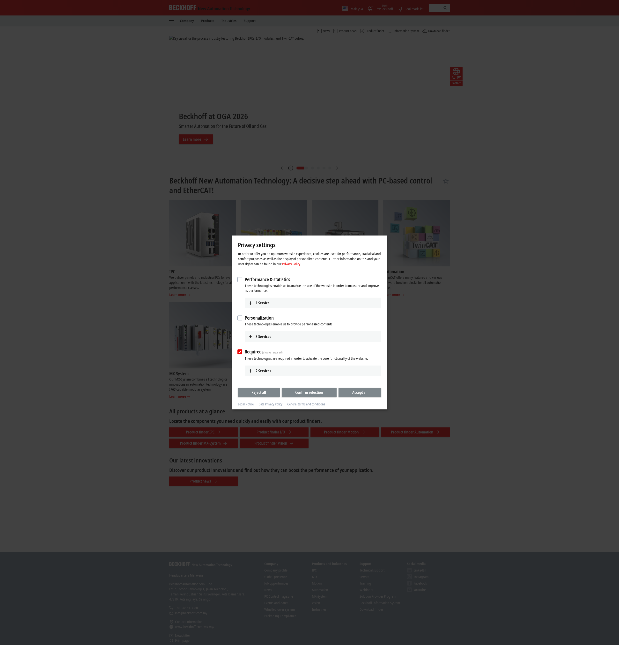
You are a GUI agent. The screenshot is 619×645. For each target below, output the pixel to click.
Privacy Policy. (291, 263)
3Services (263, 336)
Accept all (360, 392)
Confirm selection (309, 392)
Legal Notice (246, 404)
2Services (263, 371)
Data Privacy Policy (270, 404)
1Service (263, 303)
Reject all (258, 392)
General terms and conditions (306, 404)
